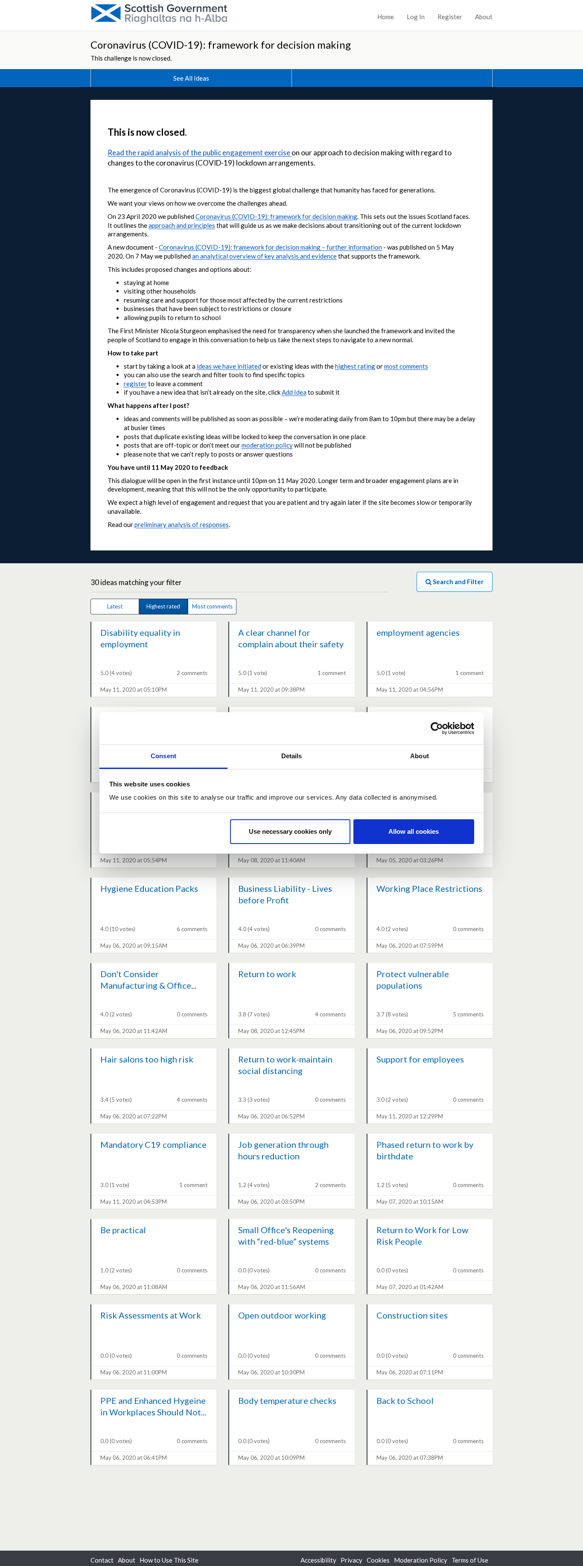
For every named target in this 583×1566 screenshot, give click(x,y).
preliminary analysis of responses (181, 524)
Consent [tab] (163, 756)
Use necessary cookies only (290, 831)
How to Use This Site (169, 1560)
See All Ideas (191, 78)
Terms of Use (470, 1560)
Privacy (351, 1560)
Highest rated (163, 606)
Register (449, 16)
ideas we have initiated (229, 366)
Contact (102, 1560)
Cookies (378, 1560)
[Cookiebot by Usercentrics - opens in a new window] (436, 728)
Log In (416, 16)
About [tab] (419, 756)
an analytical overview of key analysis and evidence (264, 256)
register (135, 383)
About (484, 16)
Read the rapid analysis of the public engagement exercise (200, 152)
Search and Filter (457, 581)
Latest (114, 606)
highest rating (355, 366)
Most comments (212, 606)
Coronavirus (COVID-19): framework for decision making (220, 44)
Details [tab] (291, 756)
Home (385, 16)
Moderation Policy (420, 1560)
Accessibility (318, 1560)
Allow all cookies (413, 831)
